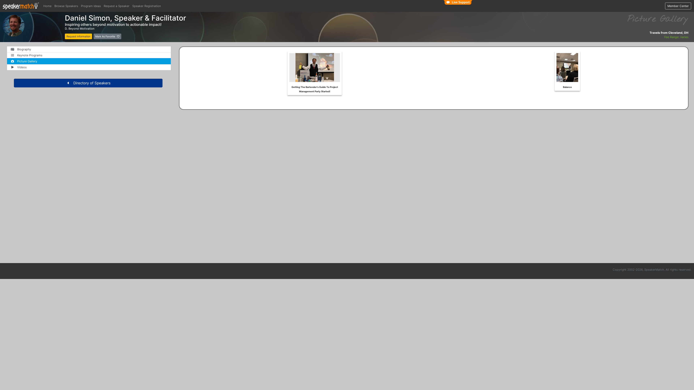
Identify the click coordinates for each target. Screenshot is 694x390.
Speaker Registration (146, 6)
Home (47, 6)
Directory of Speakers (91, 83)
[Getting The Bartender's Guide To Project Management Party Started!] (315, 73)
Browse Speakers (66, 6)
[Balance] (567, 71)
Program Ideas (91, 6)
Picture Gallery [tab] (27, 61)
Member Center (678, 6)
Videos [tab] (22, 67)
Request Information (78, 36)
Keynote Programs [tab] (29, 55)
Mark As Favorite (105, 36)
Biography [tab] (24, 49)
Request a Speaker (116, 6)
